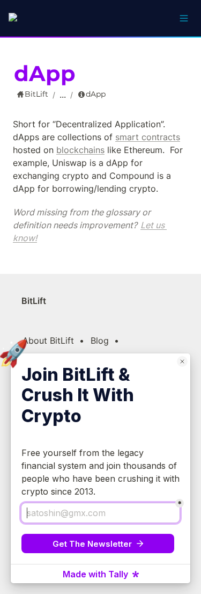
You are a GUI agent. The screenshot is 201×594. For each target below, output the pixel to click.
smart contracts (147, 137)
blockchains (80, 149)
